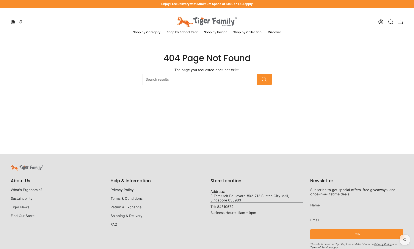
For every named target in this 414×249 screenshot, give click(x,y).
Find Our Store (22, 216)
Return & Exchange (126, 207)
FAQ (114, 224)
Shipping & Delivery (127, 216)
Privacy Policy (122, 190)
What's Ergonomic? (26, 190)
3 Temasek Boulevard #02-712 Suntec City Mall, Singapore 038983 (249, 198)
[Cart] (401, 22)
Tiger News (20, 207)
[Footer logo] (27, 168)
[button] (147, 32)
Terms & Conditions (127, 198)
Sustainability (22, 198)
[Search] (264, 79)
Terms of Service (320, 247)
